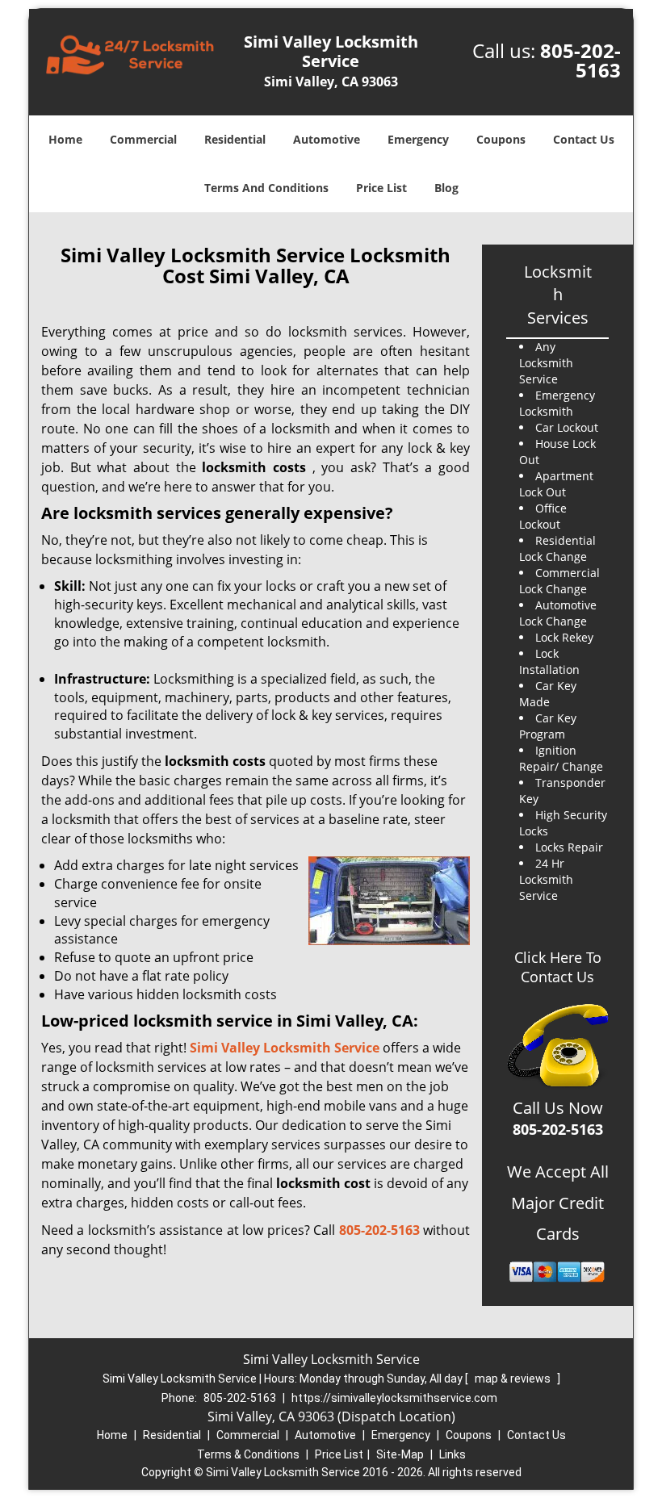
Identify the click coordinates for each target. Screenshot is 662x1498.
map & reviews (514, 1378)
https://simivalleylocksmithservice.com (394, 1397)
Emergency (418, 139)
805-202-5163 (580, 60)
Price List (381, 187)
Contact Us (583, 139)
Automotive (326, 139)
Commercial (143, 139)
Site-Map (400, 1454)
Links (452, 1454)
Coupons (501, 139)
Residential (235, 139)
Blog (446, 187)
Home (65, 139)
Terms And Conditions (266, 187)
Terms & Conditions (248, 1454)
